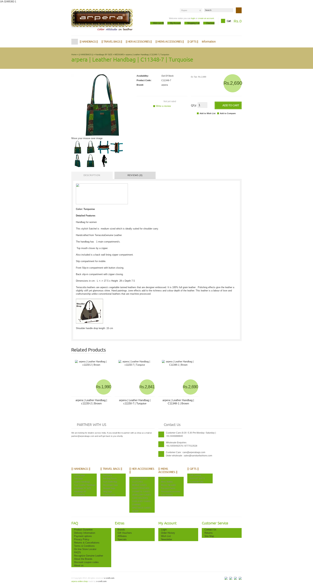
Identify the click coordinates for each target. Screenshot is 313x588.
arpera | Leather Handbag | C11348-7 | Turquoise (147, 54)
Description (92, 175)
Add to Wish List (208, 113)
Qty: (194, 105)
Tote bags (78, 478)
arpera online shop (79, 581)
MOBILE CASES (139, 485)
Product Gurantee (83, 529)
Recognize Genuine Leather (88, 555)
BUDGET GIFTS (197, 478)
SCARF (135, 511)
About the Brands (83, 559)
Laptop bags (79, 475)
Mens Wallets (167, 482)
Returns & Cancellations (86, 542)
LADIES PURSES (139, 478)
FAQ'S (77, 552)
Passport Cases (168, 488)
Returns (209, 532)
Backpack (107, 475)
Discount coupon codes (86, 562)
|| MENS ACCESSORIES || (169, 41)
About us (79, 565)
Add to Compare (228, 113)
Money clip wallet (168, 485)
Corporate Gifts (197, 482)
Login (164, 529)
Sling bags (107, 491)
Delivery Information (84, 532)
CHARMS (136, 504)
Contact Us (210, 529)
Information (209, 41)
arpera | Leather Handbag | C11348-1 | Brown (178, 402)
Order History (168, 532)
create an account (206, 18)
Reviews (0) (135, 175)
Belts (163, 478)
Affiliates (122, 536)
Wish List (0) (158, 23)
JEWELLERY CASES (141, 495)
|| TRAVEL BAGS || (111, 41)
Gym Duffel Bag (110, 482)
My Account (175, 23)
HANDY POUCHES (140, 488)
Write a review (163, 106)
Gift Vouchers (125, 532)
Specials (122, 539)
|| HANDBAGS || (89, 41)
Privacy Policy (81, 539)
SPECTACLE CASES (141, 508)
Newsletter (166, 539)
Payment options (83, 536)
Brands (121, 529)
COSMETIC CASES (141, 491)
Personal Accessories (170, 491)
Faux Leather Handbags (84, 485)
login (193, 18)
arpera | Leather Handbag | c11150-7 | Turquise (135, 402)
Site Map (209, 536)
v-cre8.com (109, 578)
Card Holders (167, 495)
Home (74, 42)
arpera (164, 85)
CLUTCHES (137, 482)
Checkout (210, 23)
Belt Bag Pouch (109, 478)
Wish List (166, 536)
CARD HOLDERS (140, 498)
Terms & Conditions (84, 546)
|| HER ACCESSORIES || (139, 41)
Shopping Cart (193, 23)
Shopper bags (109, 488)
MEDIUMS (119, 54)
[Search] (239, 10)
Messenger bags (110, 485)
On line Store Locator (85, 549)
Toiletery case (109, 495)
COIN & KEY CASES (141, 501)
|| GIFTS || (192, 41)
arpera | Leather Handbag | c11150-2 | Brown (91, 402)
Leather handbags (82, 482)
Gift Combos (195, 475)
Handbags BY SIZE (103, 54)
